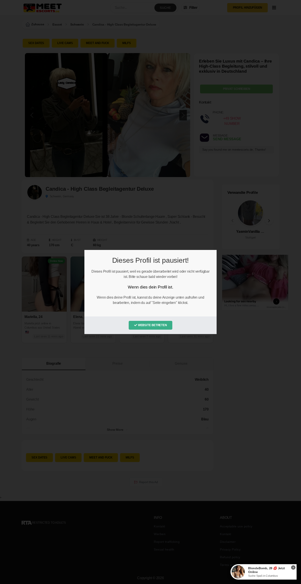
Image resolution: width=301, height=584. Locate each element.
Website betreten (152, 325)
